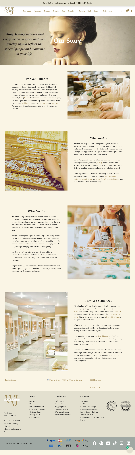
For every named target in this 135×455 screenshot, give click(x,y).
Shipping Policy (61, 407)
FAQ (89, 11)
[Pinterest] (101, 443)
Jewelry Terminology (88, 407)
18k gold (117, 317)
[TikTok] (115, 443)
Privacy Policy (34, 415)
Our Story (33, 401)
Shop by (71, 11)
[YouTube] (122, 443)
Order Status (107, 11)
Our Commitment (35, 404)
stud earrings (43, 103)
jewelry (99, 163)
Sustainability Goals (37, 407)
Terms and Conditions (63, 415)
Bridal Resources (95, 380)
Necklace (37, 11)
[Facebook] (95, 443)
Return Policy (60, 404)
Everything (27, 11)
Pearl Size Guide (86, 404)
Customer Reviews (36, 412)
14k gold (109, 317)
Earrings (47, 11)
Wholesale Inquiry (62, 412)
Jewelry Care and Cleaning (90, 409)
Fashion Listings (10, 380)
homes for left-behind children (107, 179)
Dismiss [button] (89, 3)
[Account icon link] (131, 11)
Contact (82, 11)
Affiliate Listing (95, 387)
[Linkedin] (128, 443)
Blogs (96, 11)
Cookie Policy (34, 417)
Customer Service (61, 409)
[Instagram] (108, 443)
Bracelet (56, 11)
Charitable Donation (37, 409)
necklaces (25, 103)
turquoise (117, 311)
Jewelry (27, 98)
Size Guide (84, 401)
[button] (75, 11)
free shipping (103, 336)
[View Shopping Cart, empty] (127, 11)
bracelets (55, 103)
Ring (63, 11)
